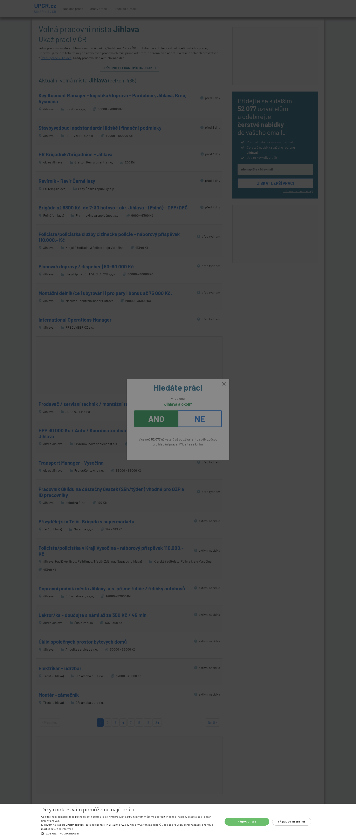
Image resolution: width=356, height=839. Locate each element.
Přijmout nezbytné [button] (292, 821)
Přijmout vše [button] (247, 821)
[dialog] (178, 821)
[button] (129, 833)
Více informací (65, 829)
